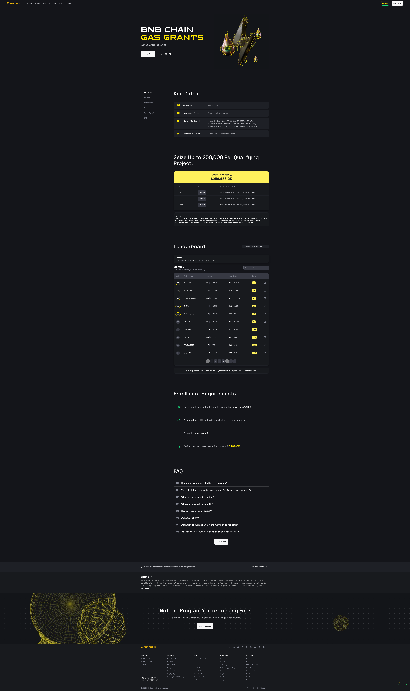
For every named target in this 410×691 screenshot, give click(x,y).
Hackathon (224, 662)
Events (222, 659)
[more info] (231, 174)
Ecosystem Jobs (226, 680)
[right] (234, 361)
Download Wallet (173, 659)
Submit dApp (198, 671)
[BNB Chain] (14, 3)
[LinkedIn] (170, 54)
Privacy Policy (251, 671)
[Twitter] (161, 54)
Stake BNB (171, 665)
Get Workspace (225, 677)
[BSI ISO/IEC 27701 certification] (154, 679)
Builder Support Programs (229, 668)
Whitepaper (198, 680)
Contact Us (250, 677)
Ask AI (384, 3)
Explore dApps (172, 671)
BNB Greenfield (146, 662)
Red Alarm (249, 668)
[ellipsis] (227, 361)
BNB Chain (150, 688)
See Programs (205, 626)
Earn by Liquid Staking (175, 677)
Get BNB (170, 662)
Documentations (200, 662)
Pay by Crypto (172, 674)
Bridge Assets (172, 668)
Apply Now (148, 54)
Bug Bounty (224, 674)
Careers (249, 662)
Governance (224, 671)
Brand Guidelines (252, 680)
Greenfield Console (200, 674)
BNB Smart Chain (147, 659)
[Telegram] (165, 54)
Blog (248, 659)
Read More (145, 588)
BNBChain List (199, 677)
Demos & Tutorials (200, 659)
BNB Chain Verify (252, 665)
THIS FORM (234, 446)
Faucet (196, 665)
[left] (208, 361)
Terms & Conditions (260, 567)
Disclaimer (250, 674)
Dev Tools (197, 668)
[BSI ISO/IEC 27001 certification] (145, 679)
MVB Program (224, 665)
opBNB (143, 665)
